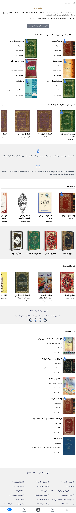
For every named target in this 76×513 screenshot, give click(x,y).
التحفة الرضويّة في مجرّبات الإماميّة (22, 296)
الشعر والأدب (20, 66)
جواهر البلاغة (57, 61)
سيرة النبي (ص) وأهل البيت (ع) (54, 343)
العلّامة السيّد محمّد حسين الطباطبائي (53, 367)
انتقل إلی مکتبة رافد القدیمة (39, 25)
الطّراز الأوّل (45, 134)
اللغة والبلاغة (59, 66)
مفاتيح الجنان (50, 253)
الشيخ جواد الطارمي (25, 221)
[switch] (9, 509)
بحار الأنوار (56, 41)
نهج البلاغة (67, 253)
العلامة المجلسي (58, 50)
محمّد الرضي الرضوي (25, 301)
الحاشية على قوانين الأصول (22, 218)
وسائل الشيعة (17, 41)
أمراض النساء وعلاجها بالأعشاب (45, 296)
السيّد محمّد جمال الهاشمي (17, 70)
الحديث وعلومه (58, 46)
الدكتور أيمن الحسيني (57, 387)
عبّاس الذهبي (59, 347)
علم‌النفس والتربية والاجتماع (55, 383)
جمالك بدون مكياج (55, 378)
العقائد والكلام (58, 423)
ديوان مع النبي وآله (17, 61)
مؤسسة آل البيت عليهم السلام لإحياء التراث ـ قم (12, 90)
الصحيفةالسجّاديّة (34, 253)
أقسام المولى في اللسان (45, 217)
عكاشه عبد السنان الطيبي (46, 301)
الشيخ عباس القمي (70, 298)
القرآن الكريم (17, 253)
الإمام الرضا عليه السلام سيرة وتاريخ (49, 338)
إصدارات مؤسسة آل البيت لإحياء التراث (61, 105)
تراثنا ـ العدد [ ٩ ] (18, 81)
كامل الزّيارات (57, 438)
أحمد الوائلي (4, 298)
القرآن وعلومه (58, 363)
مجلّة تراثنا (21, 86)
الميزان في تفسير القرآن (52, 358)
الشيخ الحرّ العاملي (19, 50)
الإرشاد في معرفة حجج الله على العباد (47, 418)
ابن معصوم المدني (47, 137)
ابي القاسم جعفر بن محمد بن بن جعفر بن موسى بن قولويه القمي (46, 447)
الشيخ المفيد (49, 221)
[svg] (74, 3)
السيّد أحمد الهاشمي (57, 70)
